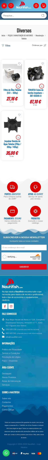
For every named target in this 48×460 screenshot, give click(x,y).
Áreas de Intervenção (11, 381)
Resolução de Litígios (11, 357)
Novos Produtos (9, 377)
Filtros (7, 45)
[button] (18, 86)
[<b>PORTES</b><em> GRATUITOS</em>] (12, 187)
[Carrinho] (43, 6)
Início (3, 35)
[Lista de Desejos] (19, 64)
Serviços (6, 385)
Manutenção (40, 35)
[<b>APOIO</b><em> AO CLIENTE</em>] (35, 187)
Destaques (6, 373)
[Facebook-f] (5, 306)
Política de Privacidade (12, 349)
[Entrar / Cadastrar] (36, 5)
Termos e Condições (11, 353)
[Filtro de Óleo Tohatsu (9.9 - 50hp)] (12, 73)
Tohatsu (24, 38)
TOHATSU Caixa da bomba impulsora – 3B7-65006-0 (36, 92)
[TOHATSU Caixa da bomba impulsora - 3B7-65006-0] (35, 73)
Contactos (6, 402)
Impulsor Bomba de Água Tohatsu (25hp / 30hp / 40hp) (12, 144)
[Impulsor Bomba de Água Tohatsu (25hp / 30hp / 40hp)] (12, 125)
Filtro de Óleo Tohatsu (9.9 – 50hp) (12, 91)
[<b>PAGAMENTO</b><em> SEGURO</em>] (12, 211)
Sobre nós (6, 398)
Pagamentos (7, 406)
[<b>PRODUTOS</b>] (35, 211)
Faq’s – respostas (10, 361)
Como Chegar (8, 410)
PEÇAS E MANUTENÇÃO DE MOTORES (20, 35)
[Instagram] (11, 306)
